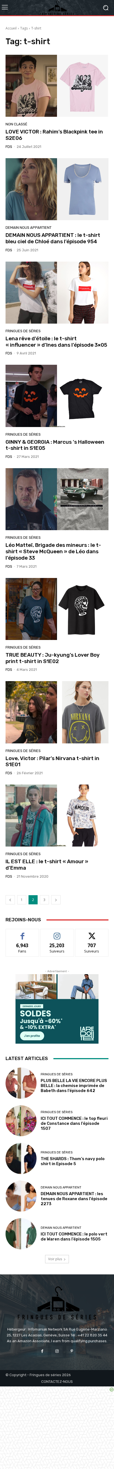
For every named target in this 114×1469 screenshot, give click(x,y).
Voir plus (55, 1259)
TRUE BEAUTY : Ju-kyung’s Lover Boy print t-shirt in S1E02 (53, 658)
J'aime (22, 933)
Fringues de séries (23, 331)
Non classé (16, 124)
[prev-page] (10, 899)
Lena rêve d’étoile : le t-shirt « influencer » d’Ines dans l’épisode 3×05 (56, 341)
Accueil (11, 28)
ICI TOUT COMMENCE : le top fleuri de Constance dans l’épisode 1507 (74, 1123)
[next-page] (56, 899)
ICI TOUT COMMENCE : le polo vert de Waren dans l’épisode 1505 (74, 1237)
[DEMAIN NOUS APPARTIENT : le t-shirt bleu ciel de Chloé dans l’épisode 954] (57, 189)
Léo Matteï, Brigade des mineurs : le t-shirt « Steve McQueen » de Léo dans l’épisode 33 (53, 551)
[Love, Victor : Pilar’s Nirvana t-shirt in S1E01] (57, 712)
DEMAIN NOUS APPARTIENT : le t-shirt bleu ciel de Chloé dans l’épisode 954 (53, 238)
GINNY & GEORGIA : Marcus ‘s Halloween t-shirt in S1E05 (55, 445)
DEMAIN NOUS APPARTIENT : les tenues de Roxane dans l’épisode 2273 (74, 1198)
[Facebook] (42, 1351)
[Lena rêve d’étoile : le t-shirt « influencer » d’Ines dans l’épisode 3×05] (57, 293)
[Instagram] (56, 1351)
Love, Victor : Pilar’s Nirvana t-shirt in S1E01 (52, 761)
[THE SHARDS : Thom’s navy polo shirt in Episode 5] (21, 1158)
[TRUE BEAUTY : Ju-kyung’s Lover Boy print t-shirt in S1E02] (57, 609)
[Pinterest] (71, 1351)
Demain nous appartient (28, 227)
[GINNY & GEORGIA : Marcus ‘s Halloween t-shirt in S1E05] (57, 396)
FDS (9, 147)
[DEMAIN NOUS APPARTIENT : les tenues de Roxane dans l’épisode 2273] (21, 1196)
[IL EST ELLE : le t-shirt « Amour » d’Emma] (57, 816)
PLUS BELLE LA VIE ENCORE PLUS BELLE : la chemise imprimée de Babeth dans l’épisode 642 (74, 1085)
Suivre (57, 933)
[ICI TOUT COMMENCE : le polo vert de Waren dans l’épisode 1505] (21, 1233)
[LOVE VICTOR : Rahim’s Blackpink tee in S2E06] (57, 86)
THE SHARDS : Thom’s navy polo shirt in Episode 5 (73, 1161)
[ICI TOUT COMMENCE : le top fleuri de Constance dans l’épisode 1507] (21, 1121)
